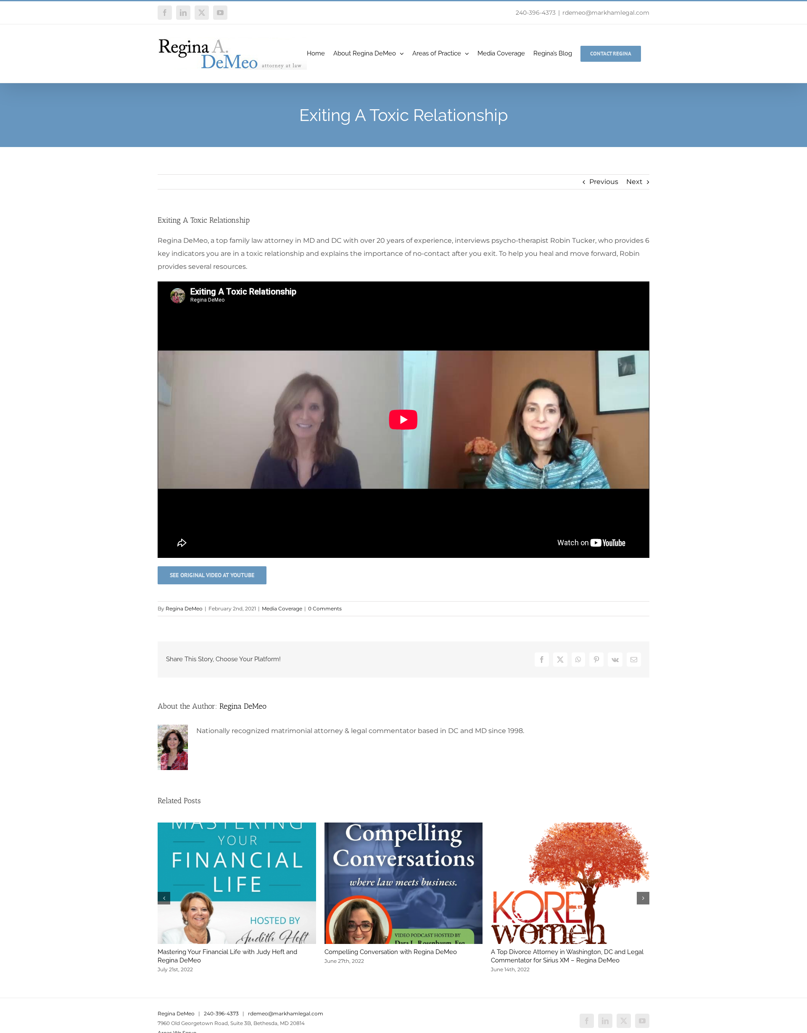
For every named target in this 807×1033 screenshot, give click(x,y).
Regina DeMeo (184, 608)
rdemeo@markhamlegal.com (605, 12)
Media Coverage (282, 608)
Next (634, 182)
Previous (603, 182)
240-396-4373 (536, 12)
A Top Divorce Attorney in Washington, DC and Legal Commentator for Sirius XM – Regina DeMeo (567, 956)
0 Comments (325, 608)
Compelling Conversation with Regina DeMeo (390, 952)
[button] (164, 898)
